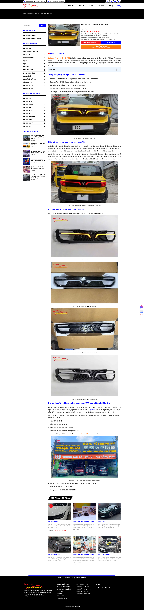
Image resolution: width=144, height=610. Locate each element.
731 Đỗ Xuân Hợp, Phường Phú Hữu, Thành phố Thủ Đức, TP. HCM (76, 483)
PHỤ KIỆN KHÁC (27, 48)
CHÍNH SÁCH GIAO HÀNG (83, 591)
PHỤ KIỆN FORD (27, 98)
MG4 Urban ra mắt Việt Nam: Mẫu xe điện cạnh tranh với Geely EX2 (38, 152)
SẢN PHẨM (83, 578)
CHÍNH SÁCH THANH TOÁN (83, 589)
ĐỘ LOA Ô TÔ (26, 61)
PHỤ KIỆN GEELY (27, 101)
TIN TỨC (78, 578)
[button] (117, 69)
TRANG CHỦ (61, 578)
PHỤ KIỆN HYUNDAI (28, 104)
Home (24, 13)
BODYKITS (26, 67)
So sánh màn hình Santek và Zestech (38, 143)
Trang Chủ (71, 6)
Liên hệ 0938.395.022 (60, 530)
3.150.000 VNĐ (82, 565)
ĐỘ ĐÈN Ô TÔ (26, 64)
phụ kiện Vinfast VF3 (81, 434)
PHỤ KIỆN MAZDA (28, 111)
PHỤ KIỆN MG (26, 114)
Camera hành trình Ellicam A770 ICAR (83, 554)
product (30, 13)
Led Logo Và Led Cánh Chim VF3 (59, 58)
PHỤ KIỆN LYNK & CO (28, 108)
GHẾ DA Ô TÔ (26, 54)
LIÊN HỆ (73, 578)
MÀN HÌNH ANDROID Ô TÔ (30, 58)
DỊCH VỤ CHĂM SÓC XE (29, 73)
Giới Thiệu (101, 6)
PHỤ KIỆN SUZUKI (27, 120)
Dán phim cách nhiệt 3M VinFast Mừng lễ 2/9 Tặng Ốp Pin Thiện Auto (38, 160)
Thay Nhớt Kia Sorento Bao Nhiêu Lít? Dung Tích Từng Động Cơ (37, 137)
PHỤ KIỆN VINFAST (28, 126)
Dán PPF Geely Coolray (104, 554)
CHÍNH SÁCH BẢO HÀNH (82, 587)
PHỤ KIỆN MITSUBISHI (29, 117)
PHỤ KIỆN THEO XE (28, 85)
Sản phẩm (81, 6)
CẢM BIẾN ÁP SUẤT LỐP (29, 79)
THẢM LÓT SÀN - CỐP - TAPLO (31, 51)
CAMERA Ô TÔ (27, 76)
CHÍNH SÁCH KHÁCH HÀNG (83, 593)
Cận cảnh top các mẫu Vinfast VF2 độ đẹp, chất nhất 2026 (38, 167)
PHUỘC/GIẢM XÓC (28, 88)
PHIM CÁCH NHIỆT (28, 70)
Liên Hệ (111, 6)
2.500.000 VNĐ (82, 532)
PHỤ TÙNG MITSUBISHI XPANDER (32, 38)
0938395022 (69, 487)
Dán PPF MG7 (101, 521)
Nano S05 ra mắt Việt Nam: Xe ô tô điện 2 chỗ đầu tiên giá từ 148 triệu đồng (38, 176)
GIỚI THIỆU (67, 578)
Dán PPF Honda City (53, 521)
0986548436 (59, 487)
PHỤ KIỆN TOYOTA (28, 123)
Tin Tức (90, 6)
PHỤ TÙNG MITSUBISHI (29, 35)
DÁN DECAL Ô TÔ (27, 82)
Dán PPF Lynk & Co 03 (54, 554)
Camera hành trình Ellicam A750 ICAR (83, 521)
